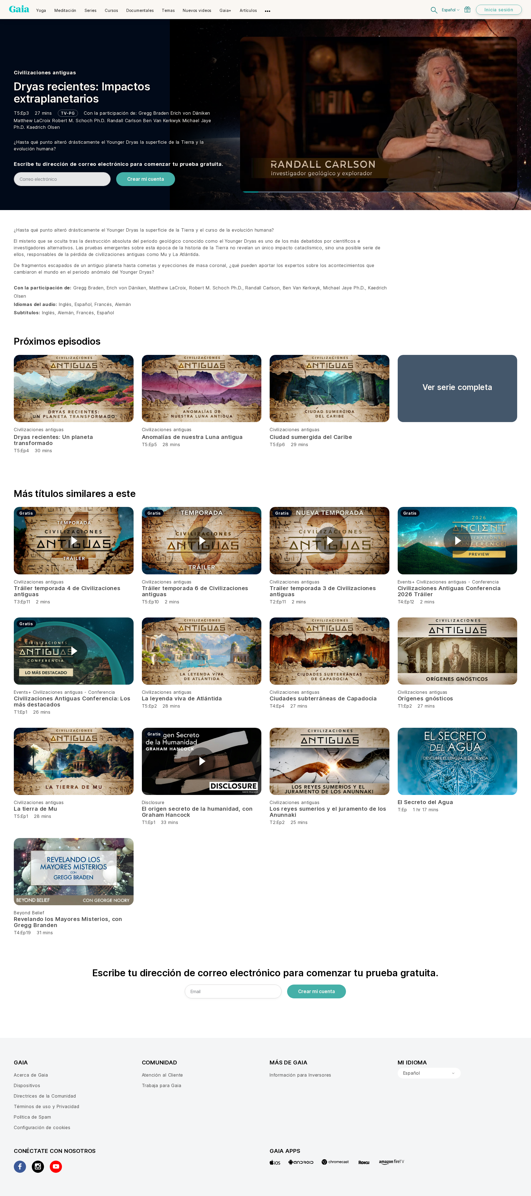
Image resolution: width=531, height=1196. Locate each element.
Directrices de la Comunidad (45, 1096)
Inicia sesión (499, 9)
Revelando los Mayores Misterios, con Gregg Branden (68, 922)
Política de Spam (32, 1117)
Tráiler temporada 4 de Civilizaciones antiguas (67, 591)
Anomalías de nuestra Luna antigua (192, 437)
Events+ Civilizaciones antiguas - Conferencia (448, 582)
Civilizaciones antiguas (45, 72)
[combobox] (429, 1073)
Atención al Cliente (162, 1075)
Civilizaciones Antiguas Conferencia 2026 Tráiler (449, 591)
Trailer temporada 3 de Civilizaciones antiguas (323, 591)
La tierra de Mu (35, 808)
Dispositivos (27, 1085)
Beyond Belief (29, 912)
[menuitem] (41, 8)
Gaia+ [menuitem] (225, 10)
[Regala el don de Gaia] (467, 9)
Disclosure (153, 802)
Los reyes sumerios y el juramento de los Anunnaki (328, 811)
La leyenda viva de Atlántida (182, 698)
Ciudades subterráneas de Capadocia (323, 698)
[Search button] (434, 9)
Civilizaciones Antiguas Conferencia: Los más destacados (72, 701)
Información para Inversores (300, 1075)
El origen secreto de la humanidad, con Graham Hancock (197, 811)
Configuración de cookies (42, 1127)
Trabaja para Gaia (161, 1085)
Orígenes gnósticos (426, 698)
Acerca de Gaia (31, 1075)
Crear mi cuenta (145, 179)
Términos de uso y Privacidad (46, 1106)
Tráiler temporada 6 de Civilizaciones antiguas (195, 591)
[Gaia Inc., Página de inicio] (19, 8)
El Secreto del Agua (425, 802)
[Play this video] (73, 540)
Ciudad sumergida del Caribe (311, 437)
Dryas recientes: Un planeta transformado (53, 440)
